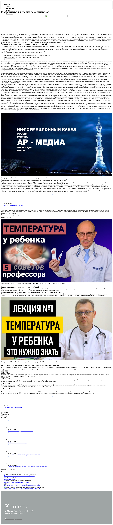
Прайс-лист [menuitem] (10, 8)
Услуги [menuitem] (8, 6)
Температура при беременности (13, 407)
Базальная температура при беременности (20, 431)
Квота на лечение (9, 479)
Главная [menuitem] (7, 4)
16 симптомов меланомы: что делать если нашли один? (24, 455)
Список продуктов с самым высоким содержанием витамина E (23, 488)
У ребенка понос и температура (17, 443)
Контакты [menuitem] (9, 14)
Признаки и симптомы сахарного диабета (16, 482)
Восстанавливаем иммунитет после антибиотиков (19, 476)
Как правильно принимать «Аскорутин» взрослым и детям (22, 485)
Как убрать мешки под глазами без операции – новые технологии (27, 466)
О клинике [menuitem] (9, 12)
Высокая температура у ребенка (13, 205)
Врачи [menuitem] (8, 10)
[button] (13, 519)
